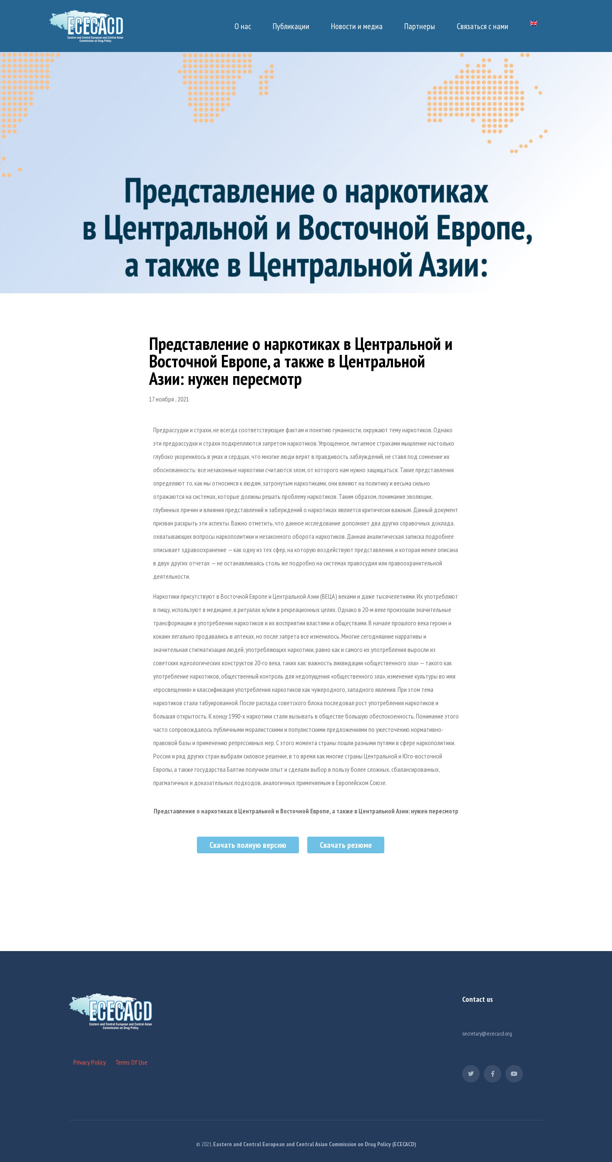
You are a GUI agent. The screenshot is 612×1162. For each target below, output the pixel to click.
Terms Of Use (131, 1062)
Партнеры (419, 26)
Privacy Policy (89, 1062)
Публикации (291, 26)
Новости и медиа (357, 26)
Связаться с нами (482, 26)
